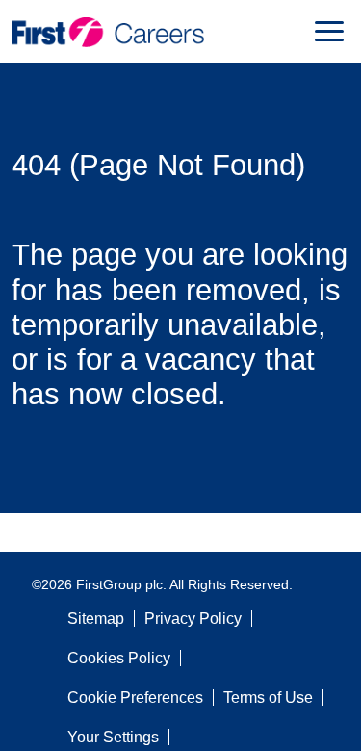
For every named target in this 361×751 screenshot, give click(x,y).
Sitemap (95, 618)
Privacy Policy (193, 618)
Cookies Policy (118, 658)
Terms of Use (268, 697)
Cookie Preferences (135, 697)
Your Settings (113, 737)
